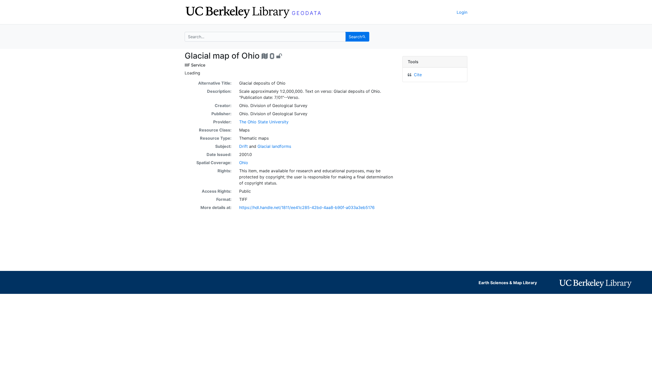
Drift (243, 146)
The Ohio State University (264, 121)
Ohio (243, 162)
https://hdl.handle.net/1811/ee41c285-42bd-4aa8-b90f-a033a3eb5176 (307, 207)
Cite (418, 74)
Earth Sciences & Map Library (508, 282)
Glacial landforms (274, 146)
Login (462, 12)
